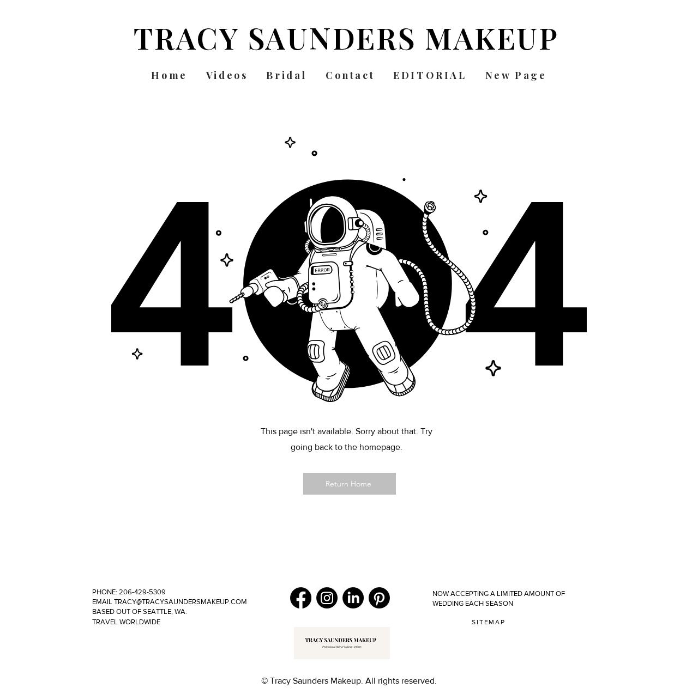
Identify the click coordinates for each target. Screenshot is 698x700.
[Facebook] (300, 597)
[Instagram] (327, 597)
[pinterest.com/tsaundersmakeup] (379, 597)
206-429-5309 (143, 592)
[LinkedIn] (353, 597)
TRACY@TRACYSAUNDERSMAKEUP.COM (179, 602)
